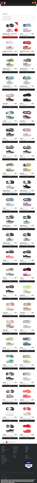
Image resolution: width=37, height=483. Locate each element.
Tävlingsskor (26, 449)
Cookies (2, 452)
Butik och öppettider (15, 447)
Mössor (10, 480)
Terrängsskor (17, 481)
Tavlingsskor (14, 481)
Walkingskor (2, 482)
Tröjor (27, 481)
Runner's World (27, 456)
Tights (20, 481)
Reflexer (23, 480)
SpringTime (26, 457)
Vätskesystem (9, 482)
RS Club (14, 449)
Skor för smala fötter (4, 459)
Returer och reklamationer (4, 449)
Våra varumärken (15, 450)
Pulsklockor (20, 480)
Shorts (30, 480)
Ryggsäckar (28, 480)
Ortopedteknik (15, 448)
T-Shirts (29, 481)
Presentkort (3, 450)
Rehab (25, 480)
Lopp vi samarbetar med (28, 458)
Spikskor (32, 480)
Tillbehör (26, 452)
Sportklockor (5, 481)
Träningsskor (27, 448)
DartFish (14, 453)
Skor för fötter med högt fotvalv (5, 460)
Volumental (14, 452)
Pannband (14, 480)
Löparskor (8, 480)
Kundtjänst (34, 0)
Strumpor (10, 481)
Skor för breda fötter (4, 458)
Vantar (5, 482)
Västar (7, 482)
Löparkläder (26, 447)
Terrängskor (26, 450)
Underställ (32, 481)
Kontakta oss (3, 447)
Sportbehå (2, 481)
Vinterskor (13, 482)
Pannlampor (17, 480)
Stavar (7, 481)
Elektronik (26, 451)
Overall (12, 480)
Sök (35, 6)
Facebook (14, 456)
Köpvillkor (2, 448)
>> (14, 442)
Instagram (14, 457)
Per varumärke (3, 457)
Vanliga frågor (3, 451)
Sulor (11, 481)
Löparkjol (2, 480)
